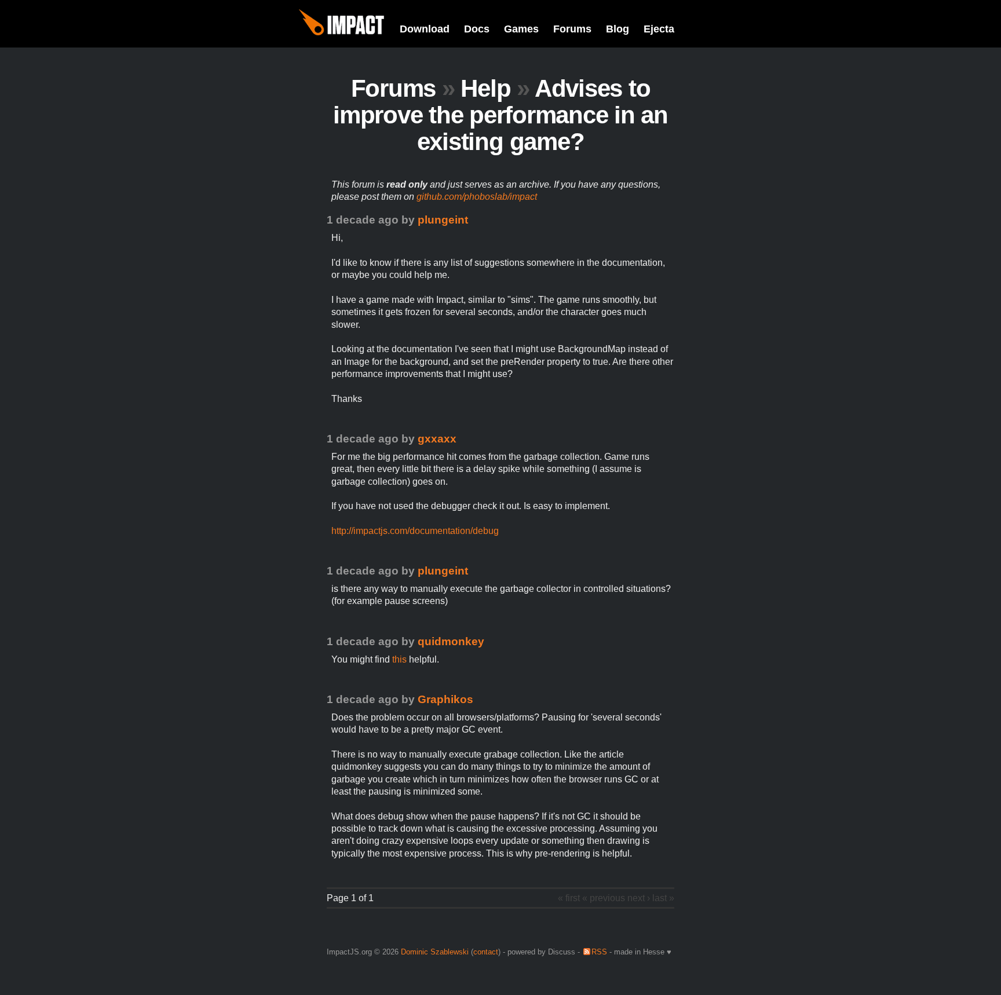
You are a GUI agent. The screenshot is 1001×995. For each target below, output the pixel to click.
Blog (617, 29)
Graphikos (445, 699)
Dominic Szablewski (435, 952)
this (399, 659)
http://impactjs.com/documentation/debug (415, 531)
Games (521, 29)
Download (425, 29)
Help (485, 88)
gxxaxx (437, 439)
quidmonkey (451, 641)
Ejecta (659, 29)
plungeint (443, 220)
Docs (476, 29)
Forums (572, 29)
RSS (599, 952)
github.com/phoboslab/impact (477, 197)
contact (485, 952)
